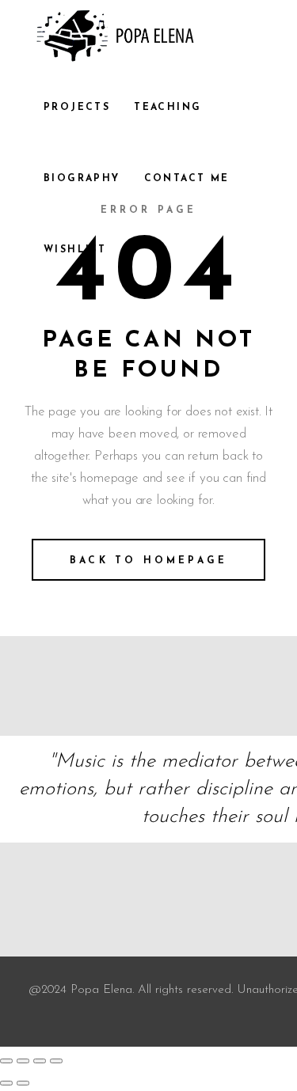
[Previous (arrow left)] (6, 1083)
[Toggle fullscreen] (23, 1061)
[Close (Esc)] (56, 1061)
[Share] (39, 1061)
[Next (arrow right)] (23, 1083)
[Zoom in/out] (6, 1061)
